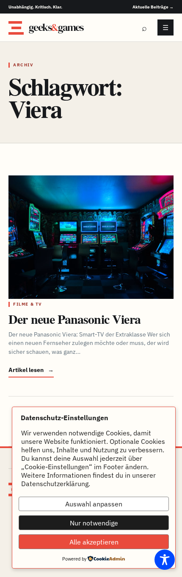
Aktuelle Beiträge (153, 7)
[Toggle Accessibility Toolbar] (165, 560)
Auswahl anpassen (93, 504)
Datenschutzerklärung (54, 483)
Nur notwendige (94, 523)
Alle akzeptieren (94, 542)
